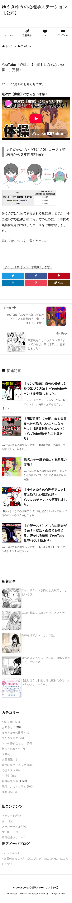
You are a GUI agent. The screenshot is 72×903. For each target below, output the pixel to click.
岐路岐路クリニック (17, 764)
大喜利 (8, 754)
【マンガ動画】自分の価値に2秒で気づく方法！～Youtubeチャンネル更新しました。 (45, 388)
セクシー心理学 (11, 815)
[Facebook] (36, 276)
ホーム (9, 46)
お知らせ (7, 727)
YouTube (26, 46)
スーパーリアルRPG (14, 826)
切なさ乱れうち (13, 748)
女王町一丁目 (10, 831)
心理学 (9, 775)
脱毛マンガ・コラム (18, 786)
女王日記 (10, 759)
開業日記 (9, 791)
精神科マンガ (10, 781)
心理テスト (11, 770)
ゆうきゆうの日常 (16, 732)
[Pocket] (36, 283)
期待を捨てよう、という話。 (39, 635)
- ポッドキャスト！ (13, 853)
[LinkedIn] (13, 283)
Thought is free (57, 893)
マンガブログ (13, 738)
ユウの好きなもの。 (17, 743)
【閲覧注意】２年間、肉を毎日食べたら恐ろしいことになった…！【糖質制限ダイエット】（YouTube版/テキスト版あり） (45, 428)
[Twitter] (13, 276)
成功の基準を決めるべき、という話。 (44, 612)
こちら (18, 241)
